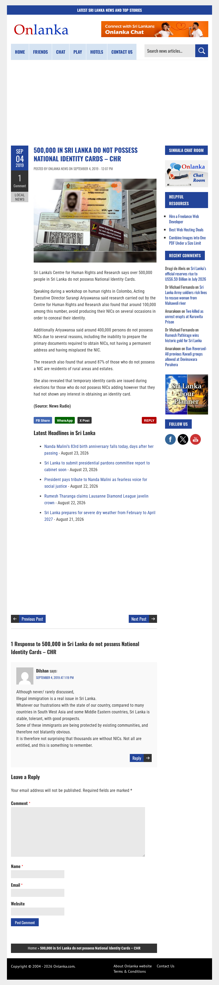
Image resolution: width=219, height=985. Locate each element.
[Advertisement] (109, 102)
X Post (84, 420)
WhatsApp (65, 420)
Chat (60, 52)
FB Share (43, 420)
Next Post (138, 619)
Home (20, 52)
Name (17, 866)
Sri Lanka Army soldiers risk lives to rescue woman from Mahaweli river (186, 295)
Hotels (96, 52)
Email (16, 885)
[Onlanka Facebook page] (170, 437)
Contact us (121, 52)
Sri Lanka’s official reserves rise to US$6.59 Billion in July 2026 (185, 273)
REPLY (149, 420)
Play (77, 52)
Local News (20, 197)
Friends (40, 52)
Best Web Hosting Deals (186, 229)
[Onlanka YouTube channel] (195, 437)
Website (18, 903)
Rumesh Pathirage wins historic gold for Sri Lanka (183, 337)
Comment (20, 185)
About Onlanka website (133, 966)
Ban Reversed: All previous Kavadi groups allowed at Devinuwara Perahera (185, 356)
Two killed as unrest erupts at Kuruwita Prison (184, 316)
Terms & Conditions (130, 971)
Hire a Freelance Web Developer (184, 218)
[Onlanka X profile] (183, 437)
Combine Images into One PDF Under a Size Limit (187, 240)
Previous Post (32, 619)
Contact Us (165, 966)
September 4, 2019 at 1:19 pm (55, 677)
